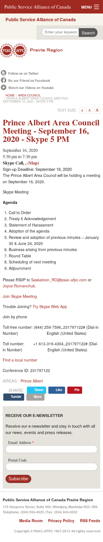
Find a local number (20, 360)
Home (10, 95)
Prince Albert (32, 381)
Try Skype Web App (50, 306)
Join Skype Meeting (20, 296)
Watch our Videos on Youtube (31, 87)
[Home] (51, 50)
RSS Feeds (90, 520)
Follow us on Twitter (23, 73)
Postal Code (17, 460)
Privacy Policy (61, 520)
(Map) (33, 163)
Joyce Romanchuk (19, 285)
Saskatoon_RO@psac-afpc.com (59, 279)
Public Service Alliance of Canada (37, 7)
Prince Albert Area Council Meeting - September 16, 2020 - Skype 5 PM (36, 99)
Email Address (21, 442)
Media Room (31, 520)
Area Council (29, 95)
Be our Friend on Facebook (29, 80)
